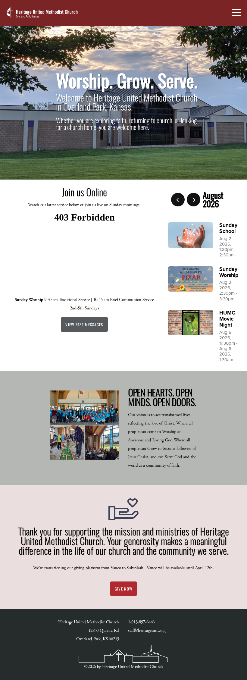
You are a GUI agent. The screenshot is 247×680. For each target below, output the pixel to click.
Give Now (123, 589)
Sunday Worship (228, 272)
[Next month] (193, 199)
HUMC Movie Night (227, 319)
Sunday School (228, 228)
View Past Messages (84, 324)
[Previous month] (178, 199)
